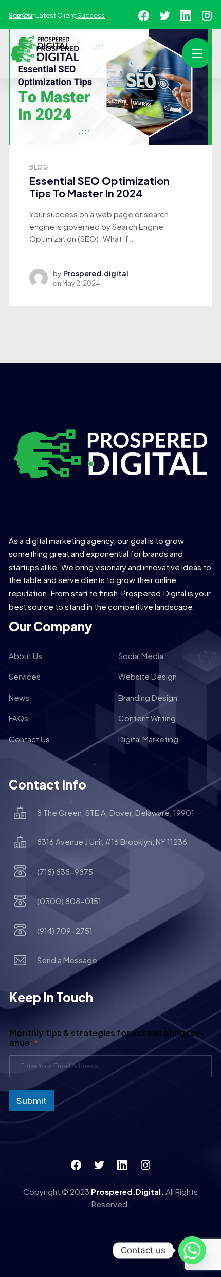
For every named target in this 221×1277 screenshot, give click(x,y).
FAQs (18, 718)
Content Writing (147, 718)
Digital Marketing (148, 739)
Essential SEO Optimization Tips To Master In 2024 (99, 187)
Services (25, 676)
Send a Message (67, 960)
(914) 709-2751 (65, 930)
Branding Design (147, 697)
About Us (25, 656)
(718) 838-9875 (65, 871)
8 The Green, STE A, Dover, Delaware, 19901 (115, 812)
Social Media (140, 656)
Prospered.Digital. (127, 1191)
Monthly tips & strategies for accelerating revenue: (107, 1037)
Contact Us (29, 739)
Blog (38, 167)
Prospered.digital (95, 273)
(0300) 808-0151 (69, 901)
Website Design (147, 676)
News (19, 697)
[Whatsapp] (192, 1250)
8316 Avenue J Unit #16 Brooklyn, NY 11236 (112, 842)
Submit (31, 1100)
